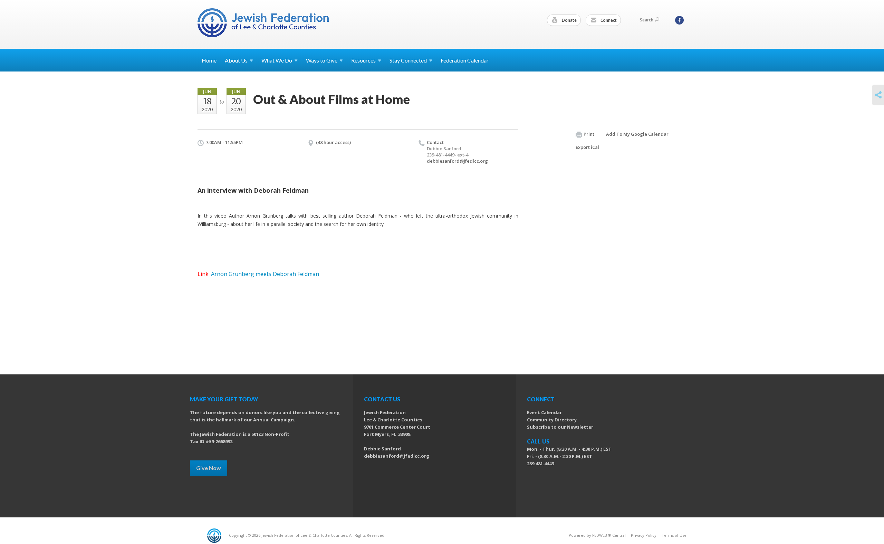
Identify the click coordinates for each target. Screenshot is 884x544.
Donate (569, 20)
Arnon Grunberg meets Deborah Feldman (265, 274)
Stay (408, 60)
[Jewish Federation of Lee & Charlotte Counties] (264, 24)
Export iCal (587, 147)
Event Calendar (544, 412)
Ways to (321, 60)
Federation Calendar (465, 60)
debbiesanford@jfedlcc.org (457, 161)
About (236, 60)
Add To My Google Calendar (637, 134)
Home (209, 60)
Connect (608, 20)
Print (589, 134)
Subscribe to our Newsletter (560, 427)
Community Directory (552, 420)
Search (646, 20)
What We (276, 60)
